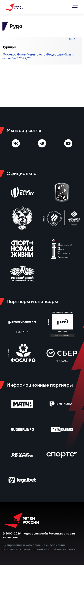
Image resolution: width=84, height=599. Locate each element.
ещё (72, 39)
